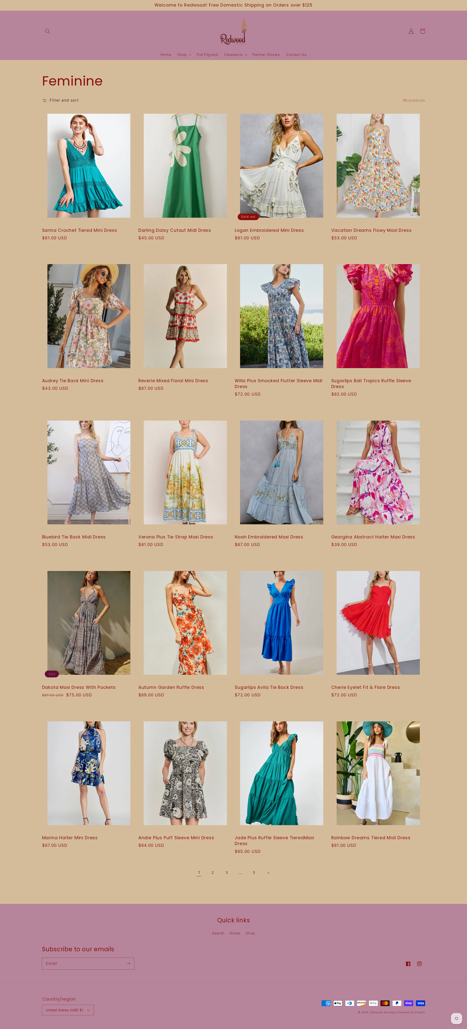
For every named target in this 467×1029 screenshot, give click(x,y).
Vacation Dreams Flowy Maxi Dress (371, 230)
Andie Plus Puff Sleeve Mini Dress (176, 838)
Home (235, 933)
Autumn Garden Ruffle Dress (171, 687)
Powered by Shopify (411, 1012)
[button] (47, 31)
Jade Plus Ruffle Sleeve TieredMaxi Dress (274, 841)
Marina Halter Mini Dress (70, 838)
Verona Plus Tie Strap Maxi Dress (175, 537)
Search (218, 933)
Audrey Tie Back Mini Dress (73, 381)
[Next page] (268, 872)
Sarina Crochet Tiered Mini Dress (79, 230)
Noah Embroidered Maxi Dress (269, 537)
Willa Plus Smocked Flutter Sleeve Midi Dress (279, 383)
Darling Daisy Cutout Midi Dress (174, 230)
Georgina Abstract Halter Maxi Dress (373, 537)
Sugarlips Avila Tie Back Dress (269, 687)
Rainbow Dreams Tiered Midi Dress (371, 838)
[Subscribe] (128, 963)
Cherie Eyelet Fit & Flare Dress (365, 687)
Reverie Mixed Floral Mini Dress (173, 381)
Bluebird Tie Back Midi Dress (74, 537)
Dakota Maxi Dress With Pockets (79, 687)
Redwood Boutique (383, 1012)
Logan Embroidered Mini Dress (269, 230)
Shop (250, 933)
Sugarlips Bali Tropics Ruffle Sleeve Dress (371, 383)
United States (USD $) (64, 1010)
